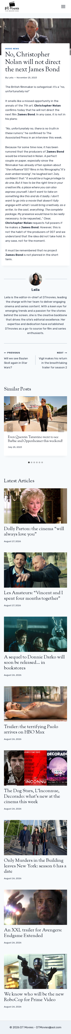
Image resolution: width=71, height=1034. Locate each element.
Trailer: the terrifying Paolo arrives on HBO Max (31, 730)
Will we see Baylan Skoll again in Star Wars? (16, 360)
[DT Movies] (12, 6)
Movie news (12, 49)
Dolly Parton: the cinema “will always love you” (34, 532)
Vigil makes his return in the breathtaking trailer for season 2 (53, 360)
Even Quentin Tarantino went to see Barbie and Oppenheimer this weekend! (35, 439)
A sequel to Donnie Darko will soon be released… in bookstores (34, 663)
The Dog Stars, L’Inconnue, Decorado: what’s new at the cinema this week (32, 796)
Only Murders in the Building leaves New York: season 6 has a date (35, 866)
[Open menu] (63, 6)
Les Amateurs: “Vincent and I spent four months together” (33, 596)
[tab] (29, 462)
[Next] (61, 427)
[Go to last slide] (10, 427)
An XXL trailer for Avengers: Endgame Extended (33, 933)
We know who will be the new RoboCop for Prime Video (34, 997)
